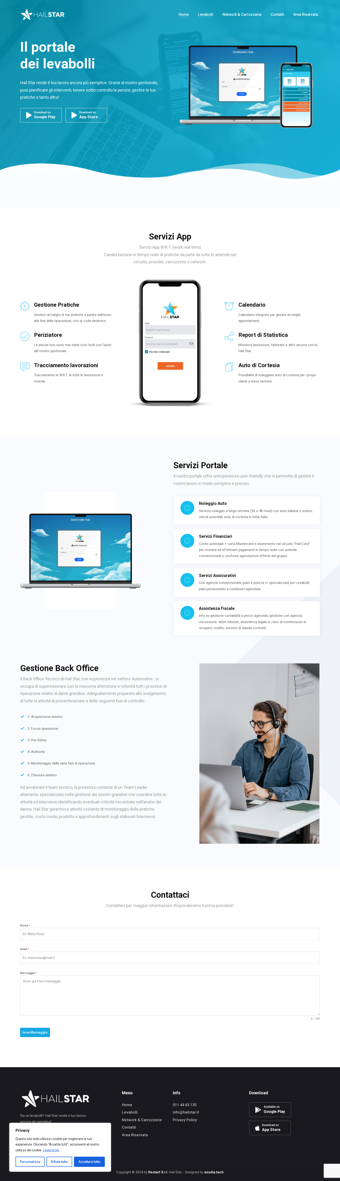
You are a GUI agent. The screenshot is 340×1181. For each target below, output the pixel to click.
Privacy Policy (185, 1120)
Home (127, 1105)
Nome (25, 925)
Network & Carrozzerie (142, 1120)
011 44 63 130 (184, 1105)
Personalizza (30, 1162)
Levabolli (130, 1112)
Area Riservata (135, 1135)
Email (24, 949)
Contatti (129, 1127)
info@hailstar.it (186, 1112)
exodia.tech (214, 1172)
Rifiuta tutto (59, 1162)
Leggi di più (51, 1150)
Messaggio (28, 973)
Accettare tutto (89, 1162)
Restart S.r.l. (158, 1172)
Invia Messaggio (35, 1032)
